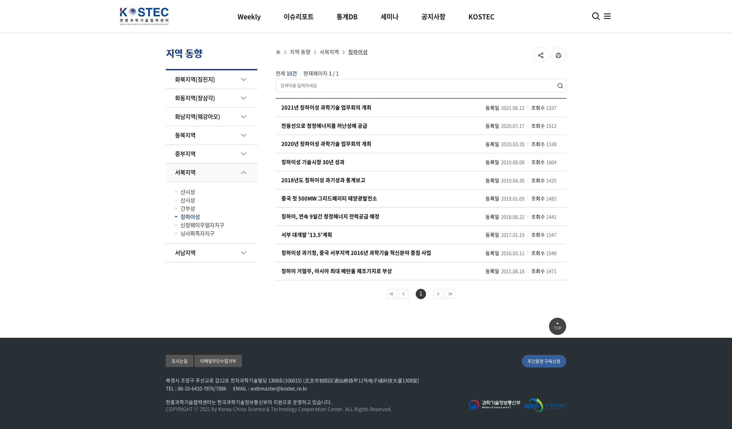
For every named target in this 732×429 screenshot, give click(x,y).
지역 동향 (300, 52)
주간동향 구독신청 (544, 361)
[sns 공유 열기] (540, 55)
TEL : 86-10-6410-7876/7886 (196, 388)
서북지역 (329, 52)
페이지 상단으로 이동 (557, 326)
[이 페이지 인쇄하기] (558, 55)
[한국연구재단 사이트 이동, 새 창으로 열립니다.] (545, 405)
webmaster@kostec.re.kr (278, 388)
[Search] (560, 85)
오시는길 (180, 361)
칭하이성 (358, 52)
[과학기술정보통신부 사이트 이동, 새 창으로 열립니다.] (494, 405)
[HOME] (278, 52)
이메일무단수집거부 (218, 361)
